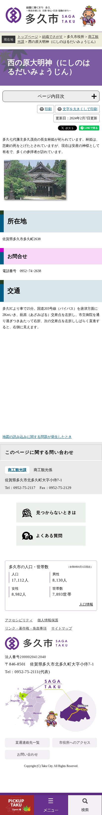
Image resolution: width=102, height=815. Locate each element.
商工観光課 (17, 470)
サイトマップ (61, 628)
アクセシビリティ (19, 620)
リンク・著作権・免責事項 (26, 628)
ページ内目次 (51, 96)
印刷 (48, 109)
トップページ (27, 37)
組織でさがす (52, 37)
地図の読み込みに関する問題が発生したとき (37, 437)
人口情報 (86, 604)
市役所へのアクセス (74, 742)
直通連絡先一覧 (27, 742)
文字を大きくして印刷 (80, 109)
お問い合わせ (27, 754)
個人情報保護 (47, 620)
